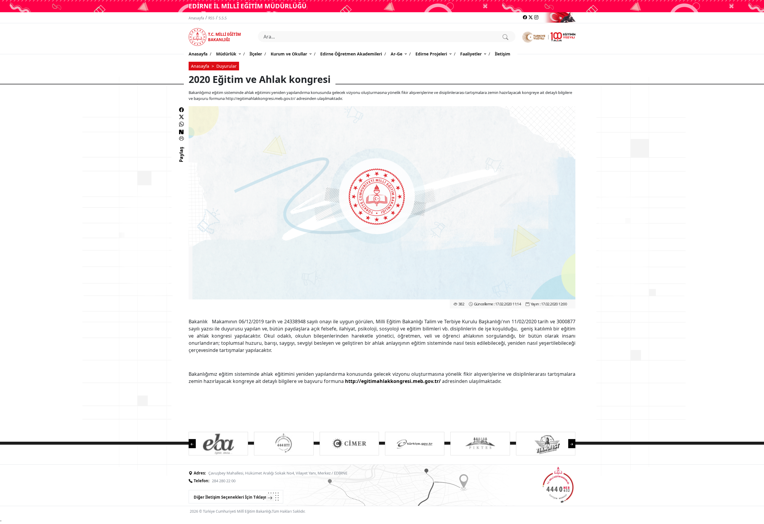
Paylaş (181, 159)
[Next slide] (568, 443)
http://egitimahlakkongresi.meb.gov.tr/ (393, 381)
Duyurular (226, 66)
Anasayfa (196, 18)
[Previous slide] (195, 443)
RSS (211, 18)
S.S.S (223, 18)
